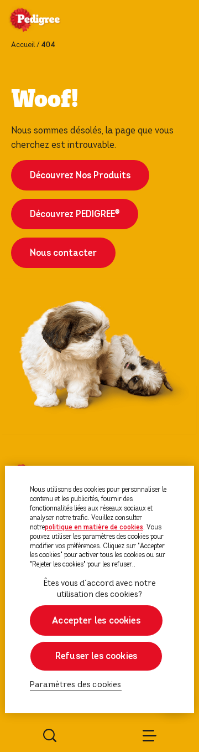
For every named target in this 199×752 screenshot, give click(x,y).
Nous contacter (63, 252)
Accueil (23, 44)
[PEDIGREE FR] (48, 21)
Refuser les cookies (96, 656)
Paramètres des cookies (76, 684)
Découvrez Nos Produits (80, 175)
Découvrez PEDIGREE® (74, 214)
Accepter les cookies (96, 620)
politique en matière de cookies (94, 527)
